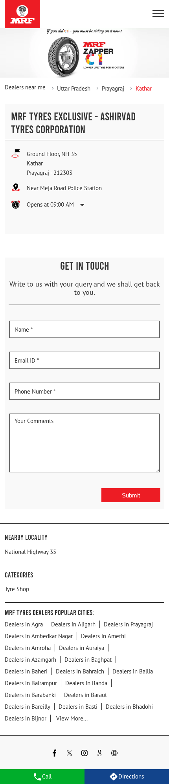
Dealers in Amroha (28, 648)
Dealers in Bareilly (27, 706)
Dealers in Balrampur (31, 683)
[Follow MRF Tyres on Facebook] (54, 754)
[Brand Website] (114, 754)
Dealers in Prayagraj (128, 624)
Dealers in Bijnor (25, 718)
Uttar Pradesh (73, 88)
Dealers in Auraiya (81, 648)
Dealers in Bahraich (80, 671)
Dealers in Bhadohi (129, 706)
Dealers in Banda (86, 683)
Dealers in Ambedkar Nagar (39, 636)
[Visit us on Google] (99, 754)
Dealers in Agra (24, 624)
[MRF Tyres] (22, 14)
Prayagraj (113, 88)
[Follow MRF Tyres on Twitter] (69, 754)
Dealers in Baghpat (88, 659)
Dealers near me (25, 87)
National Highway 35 (30, 551)
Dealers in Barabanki (30, 695)
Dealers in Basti (78, 706)
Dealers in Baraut (85, 695)
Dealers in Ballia (132, 671)
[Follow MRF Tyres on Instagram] (84, 754)
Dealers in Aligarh (73, 624)
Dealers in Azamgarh (30, 659)
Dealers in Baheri (26, 671)
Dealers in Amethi (103, 636)
